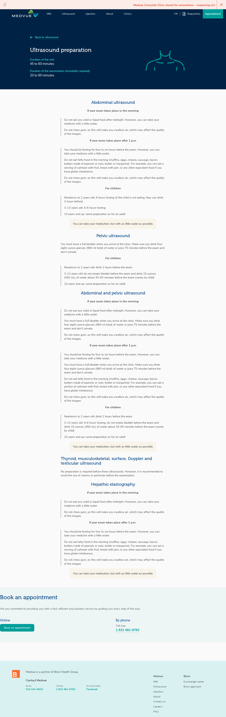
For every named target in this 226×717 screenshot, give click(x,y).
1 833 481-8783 (127, 630)
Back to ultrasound (46, 37)
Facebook (91, 689)
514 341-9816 (34, 689)
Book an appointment (17, 628)
